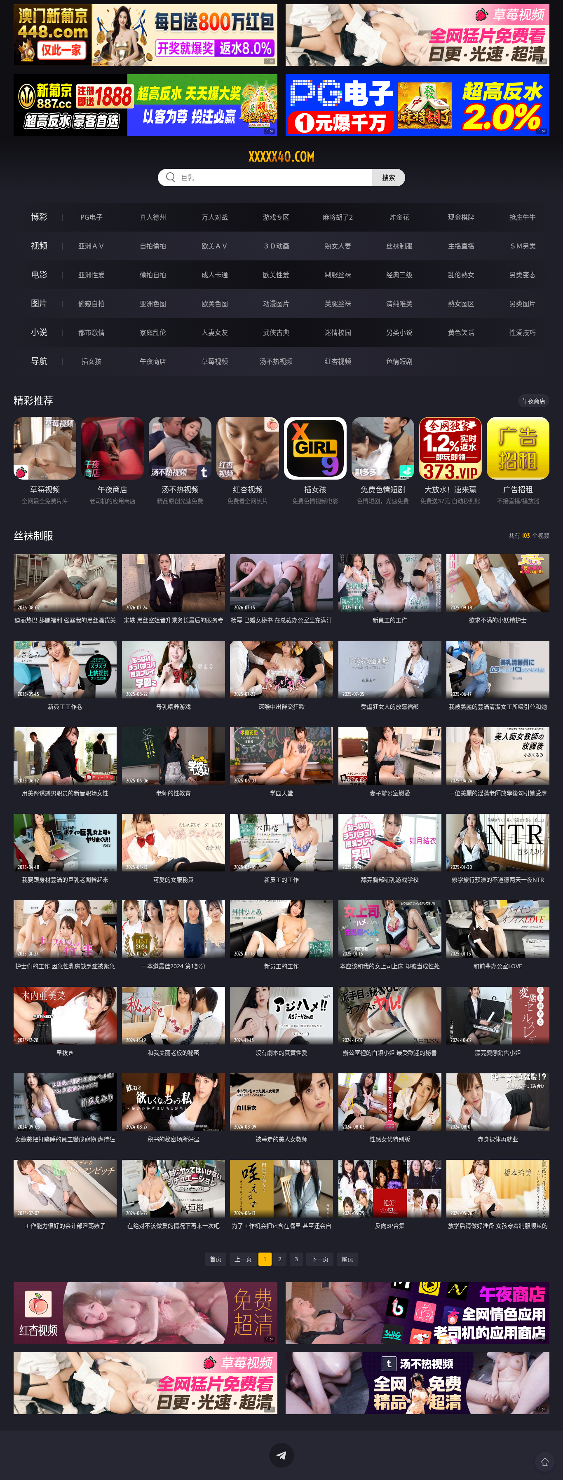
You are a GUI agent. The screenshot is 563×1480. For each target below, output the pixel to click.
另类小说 (399, 332)
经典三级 (399, 274)
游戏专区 (276, 217)
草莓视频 (215, 361)
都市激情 (91, 332)
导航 (39, 361)
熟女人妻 (338, 246)
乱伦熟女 (461, 274)
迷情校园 (338, 332)
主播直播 (461, 246)
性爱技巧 (522, 332)
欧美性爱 (276, 274)
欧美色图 (215, 303)
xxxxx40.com (282, 156)
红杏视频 (338, 361)
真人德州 (153, 217)
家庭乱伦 (153, 332)
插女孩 (91, 361)
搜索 (388, 177)
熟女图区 (461, 303)
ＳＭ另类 (522, 246)
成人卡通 (215, 274)
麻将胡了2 (338, 217)
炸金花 (399, 217)
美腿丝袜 (338, 303)
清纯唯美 (399, 303)
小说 (39, 332)
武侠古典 (276, 332)
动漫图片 (276, 303)
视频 (39, 245)
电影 (39, 274)
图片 (39, 303)
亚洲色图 (153, 303)
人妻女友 (215, 332)
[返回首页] (545, 1462)
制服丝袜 (338, 274)
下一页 (319, 1259)
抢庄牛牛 (522, 217)
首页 (215, 1259)
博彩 (39, 216)
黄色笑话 (461, 332)
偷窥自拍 (91, 303)
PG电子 (91, 217)
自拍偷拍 (153, 246)
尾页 (347, 1259)
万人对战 (215, 217)
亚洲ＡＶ (91, 246)
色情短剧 (399, 361)
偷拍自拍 (153, 274)
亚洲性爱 (91, 274)
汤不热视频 (276, 361)
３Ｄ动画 (276, 246)
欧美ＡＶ (215, 246)
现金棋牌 (461, 217)
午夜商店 (153, 361)
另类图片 (522, 303)
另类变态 (522, 274)
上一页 (243, 1259)
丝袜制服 (399, 246)
